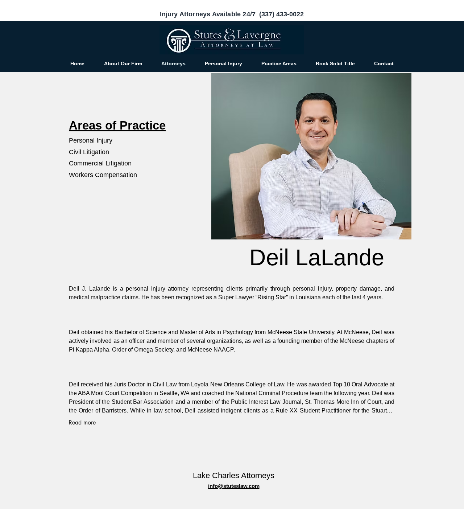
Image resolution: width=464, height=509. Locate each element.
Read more (82, 422)
